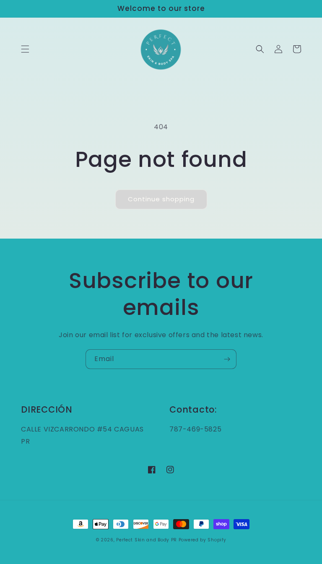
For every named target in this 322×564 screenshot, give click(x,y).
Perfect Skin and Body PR (146, 540)
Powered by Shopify (202, 540)
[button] (25, 49)
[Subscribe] (227, 359)
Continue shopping (161, 199)
